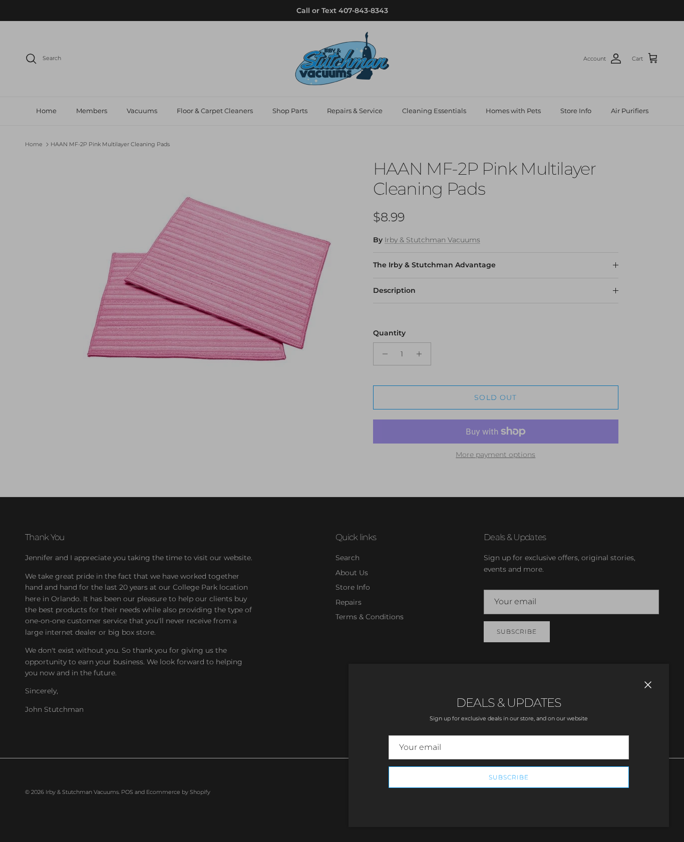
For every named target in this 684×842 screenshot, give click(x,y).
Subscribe (509, 777)
